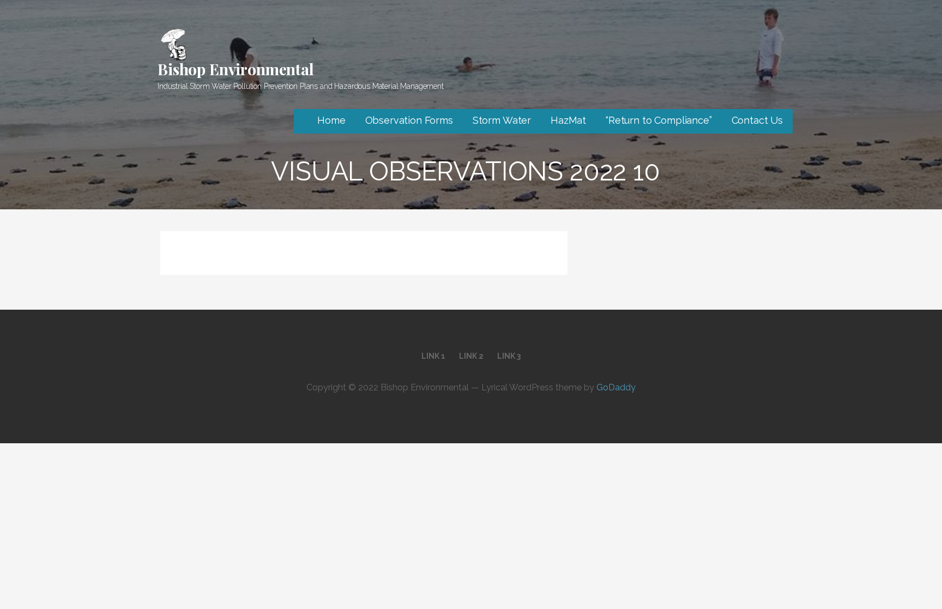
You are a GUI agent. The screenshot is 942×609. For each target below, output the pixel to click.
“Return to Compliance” (658, 120)
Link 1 (433, 356)
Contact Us (757, 120)
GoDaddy (616, 387)
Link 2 (471, 356)
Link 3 (509, 356)
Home (331, 120)
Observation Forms (409, 120)
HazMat (568, 120)
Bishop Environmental (236, 69)
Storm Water (502, 120)
